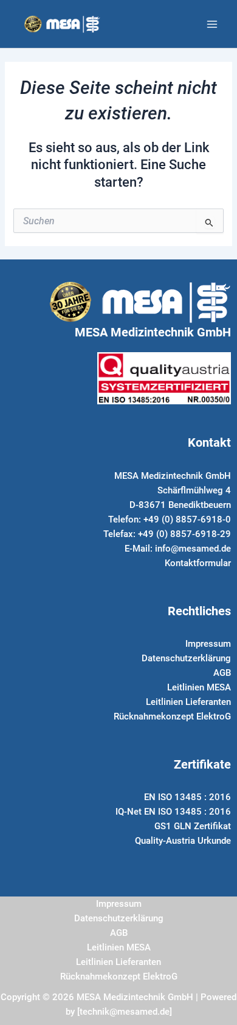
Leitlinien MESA (199, 687)
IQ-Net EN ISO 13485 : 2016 (173, 811)
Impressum (208, 643)
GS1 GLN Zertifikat (192, 826)
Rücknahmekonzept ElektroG (172, 716)
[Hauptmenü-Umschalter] (212, 24)
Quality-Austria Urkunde (183, 840)
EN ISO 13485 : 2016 (187, 797)
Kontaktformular (198, 563)
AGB (222, 672)
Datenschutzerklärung (186, 658)
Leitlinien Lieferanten (188, 701)
